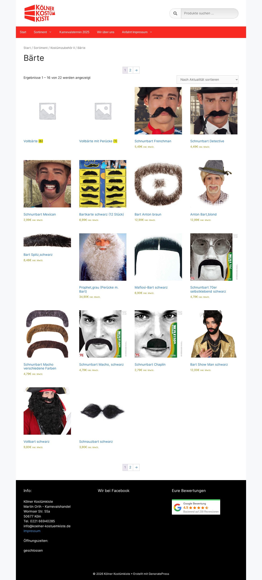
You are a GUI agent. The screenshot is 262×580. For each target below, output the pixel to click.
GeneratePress (159, 574)
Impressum (32, 531)
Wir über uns (105, 32)
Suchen (175, 13)
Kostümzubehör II (62, 48)
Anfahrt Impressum (134, 32)
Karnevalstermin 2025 (74, 32)
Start (23, 32)
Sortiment (40, 32)
